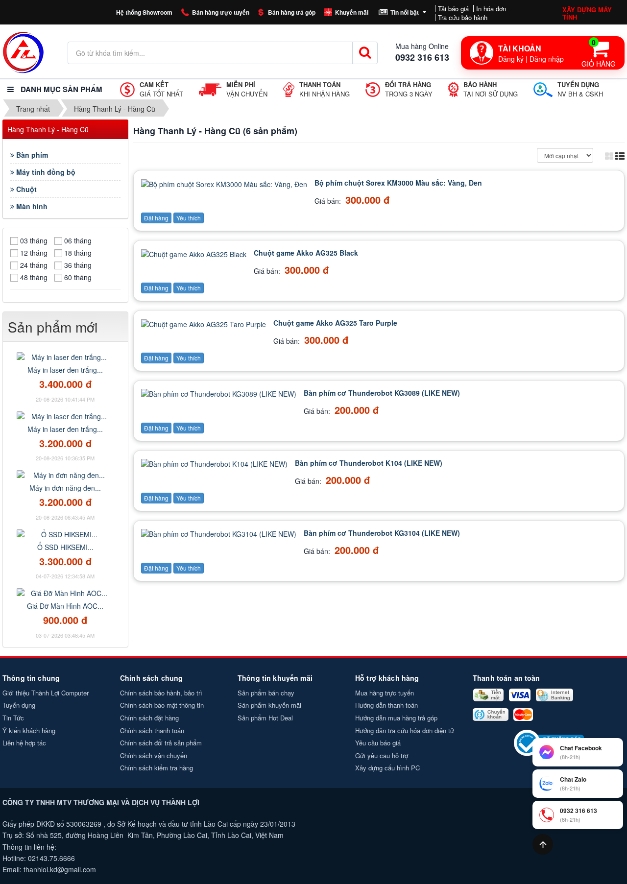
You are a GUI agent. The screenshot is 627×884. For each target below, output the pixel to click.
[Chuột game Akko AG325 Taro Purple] (204, 323)
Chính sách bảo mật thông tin (162, 705)
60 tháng (78, 277)
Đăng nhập (547, 59)
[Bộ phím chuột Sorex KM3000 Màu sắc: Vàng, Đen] (225, 183)
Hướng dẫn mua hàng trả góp (396, 717)
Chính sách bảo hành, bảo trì (161, 692)
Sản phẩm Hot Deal (265, 717)
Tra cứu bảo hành (462, 17)
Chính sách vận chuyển (153, 755)
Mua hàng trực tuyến (384, 692)
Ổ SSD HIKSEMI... (65, 547)
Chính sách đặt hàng (149, 717)
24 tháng (34, 265)
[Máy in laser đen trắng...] (65, 356)
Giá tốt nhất (161, 89)
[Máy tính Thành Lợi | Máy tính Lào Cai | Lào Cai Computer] (23, 51)
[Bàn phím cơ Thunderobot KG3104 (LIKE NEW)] (220, 533)
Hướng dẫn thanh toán (386, 705)
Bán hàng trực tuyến (220, 12)
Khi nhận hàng (324, 89)
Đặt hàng (156, 218)
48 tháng (34, 277)
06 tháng (78, 240)
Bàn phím (31, 155)
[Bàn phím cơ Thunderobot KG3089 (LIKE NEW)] (220, 393)
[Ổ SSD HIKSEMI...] (65, 533)
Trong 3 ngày (409, 89)
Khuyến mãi (351, 12)
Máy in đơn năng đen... (65, 488)
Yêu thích (188, 218)
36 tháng (78, 265)
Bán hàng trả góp (291, 12)
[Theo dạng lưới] (609, 155)
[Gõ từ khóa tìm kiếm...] (365, 53)
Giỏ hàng (598, 53)
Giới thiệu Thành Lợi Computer (45, 692)
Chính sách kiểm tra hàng (156, 767)
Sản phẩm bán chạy (266, 692)
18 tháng (78, 253)
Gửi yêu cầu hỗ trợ (381, 755)
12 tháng (34, 253)
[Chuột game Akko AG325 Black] (195, 253)
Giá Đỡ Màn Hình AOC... (65, 606)
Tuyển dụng (18, 705)
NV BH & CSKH (580, 89)
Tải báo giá (453, 8)
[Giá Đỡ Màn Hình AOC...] (65, 592)
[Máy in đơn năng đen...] (65, 474)
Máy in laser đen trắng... (65, 370)
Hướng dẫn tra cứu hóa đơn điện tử (404, 730)
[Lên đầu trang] (542, 844)
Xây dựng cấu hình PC (387, 767)
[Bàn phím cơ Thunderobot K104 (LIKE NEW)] (215, 463)
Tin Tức (13, 717)
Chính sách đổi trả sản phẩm (161, 742)
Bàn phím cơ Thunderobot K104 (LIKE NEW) (368, 463)
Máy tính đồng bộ (44, 172)
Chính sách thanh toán (152, 730)
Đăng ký (511, 59)
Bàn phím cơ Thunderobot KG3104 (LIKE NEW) (382, 533)
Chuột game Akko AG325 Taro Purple (335, 323)
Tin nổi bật (404, 12)
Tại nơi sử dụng (490, 89)
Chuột (25, 189)
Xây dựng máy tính (587, 13)
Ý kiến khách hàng (28, 730)
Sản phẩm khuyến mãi (269, 705)
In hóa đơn (491, 8)
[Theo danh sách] (620, 155)
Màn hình (31, 206)
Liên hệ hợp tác (24, 742)
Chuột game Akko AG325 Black (306, 253)
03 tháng (34, 240)
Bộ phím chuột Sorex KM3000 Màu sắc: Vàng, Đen (398, 183)
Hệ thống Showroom (144, 12)
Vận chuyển (246, 89)
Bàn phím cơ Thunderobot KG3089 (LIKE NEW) (382, 393)
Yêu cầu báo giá (378, 742)
